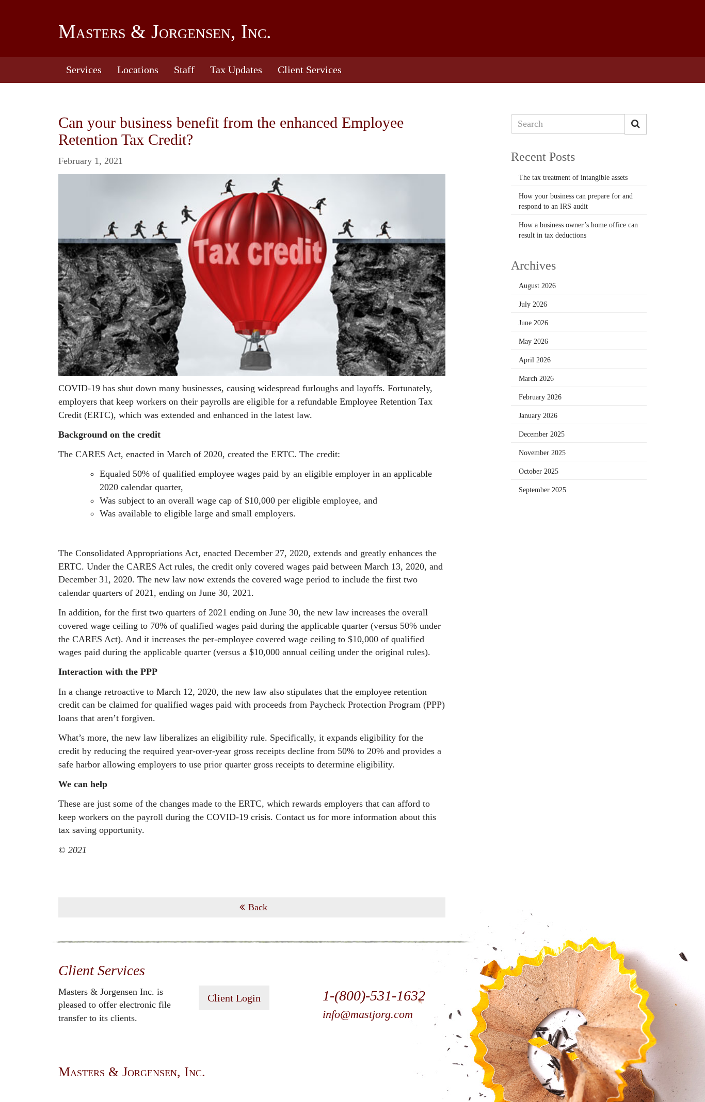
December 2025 (542, 434)
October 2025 (538, 471)
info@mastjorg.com (368, 1014)
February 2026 (540, 397)
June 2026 (533, 323)
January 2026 (538, 416)
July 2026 (533, 304)
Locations (137, 69)
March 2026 (536, 378)
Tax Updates (236, 69)
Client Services (310, 69)
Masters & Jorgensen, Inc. (164, 31)
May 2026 (533, 341)
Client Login (234, 998)
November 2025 (542, 453)
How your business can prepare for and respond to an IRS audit (576, 201)
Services (84, 69)
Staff (184, 69)
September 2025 (542, 490)
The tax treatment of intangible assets (573, 177)
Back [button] (257, 907)
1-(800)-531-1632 (374, 996)
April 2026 (535, 360)
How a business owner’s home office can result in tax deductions (578, 230)
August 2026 (537, 286)
